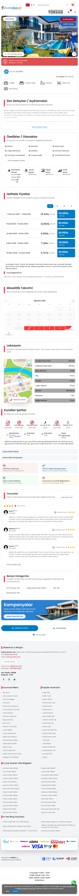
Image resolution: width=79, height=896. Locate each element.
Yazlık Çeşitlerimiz (9, 733)
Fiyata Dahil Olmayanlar (12, 457)
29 (60, 328)
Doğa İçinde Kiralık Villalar (36, 588)
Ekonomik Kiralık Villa (50, 730)
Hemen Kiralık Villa (49, 747)
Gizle (7, 891)
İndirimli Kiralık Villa (49, 733)
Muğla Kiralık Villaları (48, 768)
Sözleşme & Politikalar (11, 757)
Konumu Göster (10, 662)
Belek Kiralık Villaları (9, 809)
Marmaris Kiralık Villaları (11, 789)
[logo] (11, 8)
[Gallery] (39, 36)
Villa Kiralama (47, 710)
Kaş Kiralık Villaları (47, 799)
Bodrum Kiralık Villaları (10, 785)
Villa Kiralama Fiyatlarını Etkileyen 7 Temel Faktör (20, 831)
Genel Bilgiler (7, 730)
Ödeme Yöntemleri (10, 727)
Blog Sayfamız (8, 720)
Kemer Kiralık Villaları (48, 806)
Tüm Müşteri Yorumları (11, 710)
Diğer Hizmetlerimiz (10, 737)
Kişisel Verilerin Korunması (12, 754)
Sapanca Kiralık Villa (48, 812)
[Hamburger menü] (75, 12)
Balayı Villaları (47, 699)
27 (39, 328)
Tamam (15, 891)
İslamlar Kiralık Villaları (48, 802)
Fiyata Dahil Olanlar (11, 451)
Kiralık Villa (46, 693)
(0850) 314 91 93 (16, 666)
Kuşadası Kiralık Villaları (49, 778)
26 (29, 328)
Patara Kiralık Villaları (10, 802)
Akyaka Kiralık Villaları (48, 785)
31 (9, 333)
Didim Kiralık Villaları (10, 782)
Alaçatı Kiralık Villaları (48, 782)
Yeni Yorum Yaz (67, 497)
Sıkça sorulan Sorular (10, 696)
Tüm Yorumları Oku (13, 565)
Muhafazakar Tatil (49, 750)
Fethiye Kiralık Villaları (10, 795)
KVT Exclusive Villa (13, 588)
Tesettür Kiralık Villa (49, 720)
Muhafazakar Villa (13, 593)
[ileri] (73, 301)
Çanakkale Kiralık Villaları (49, 775)
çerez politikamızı (69, 886)
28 (49, 328)
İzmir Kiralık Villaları (9, 772)
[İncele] (17, 436)
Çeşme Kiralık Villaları (10, 778)
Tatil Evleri (46, 740)
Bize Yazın (6, 723)
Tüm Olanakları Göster (16, 161)
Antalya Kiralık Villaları (10, 768)
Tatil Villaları (47, 744)
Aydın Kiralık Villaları (48, 772)
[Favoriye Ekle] (74, 54)
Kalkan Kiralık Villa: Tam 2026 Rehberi (16, 822)
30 (70, 328)
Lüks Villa (56, 588)
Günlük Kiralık (47, 706)
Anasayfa (6, 703)
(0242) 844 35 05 (10, 654)
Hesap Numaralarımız (10, 706)
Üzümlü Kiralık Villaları (10, 806)
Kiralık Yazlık (47, 696)
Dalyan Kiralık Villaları (10, 792)
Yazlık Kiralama (48, 713)
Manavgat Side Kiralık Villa (50, 809)
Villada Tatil (47, 727)
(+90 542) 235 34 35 (13, 657)
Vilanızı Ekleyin (8, 713)
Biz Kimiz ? (6, 693)
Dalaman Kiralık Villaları (49, 792)
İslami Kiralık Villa (48, 716)
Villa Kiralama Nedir (10, 744)
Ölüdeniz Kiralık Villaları (49, 795)
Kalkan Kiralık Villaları (10, 799)
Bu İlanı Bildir (41, 635)
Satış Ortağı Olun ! (9, 750)
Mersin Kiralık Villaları (10, 775)
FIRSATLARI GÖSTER (14, 616)
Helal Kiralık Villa (48, 723)
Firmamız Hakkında (9, 716)
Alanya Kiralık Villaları (10, 812)
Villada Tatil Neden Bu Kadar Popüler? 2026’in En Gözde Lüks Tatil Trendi (58, 826)
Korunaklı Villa (47, 754)
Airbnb (45, 757)
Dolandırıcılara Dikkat (10, 740)
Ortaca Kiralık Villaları (48, 789)
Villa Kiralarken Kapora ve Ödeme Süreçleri (56, 822)
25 (19, 328)
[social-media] (3, 679)
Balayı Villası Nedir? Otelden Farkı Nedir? (17, 826)
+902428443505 (15, 668)
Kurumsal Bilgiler (9, 699)
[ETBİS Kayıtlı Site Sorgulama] (71, 858)
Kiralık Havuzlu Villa (49, 737)
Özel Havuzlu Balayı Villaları (50, 831)
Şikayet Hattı (7, 747)
